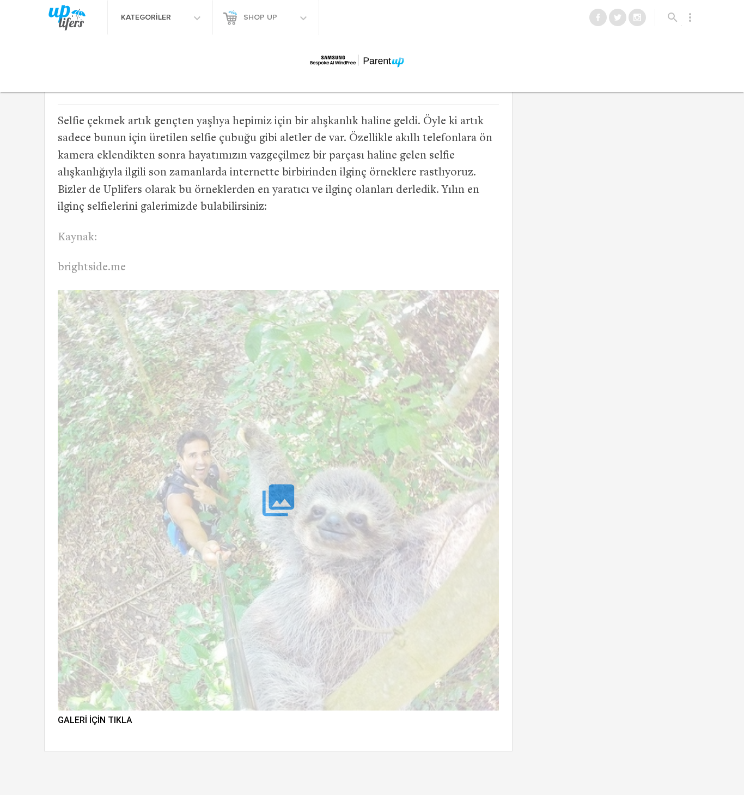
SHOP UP (261, 17)
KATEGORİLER (147, 17)
